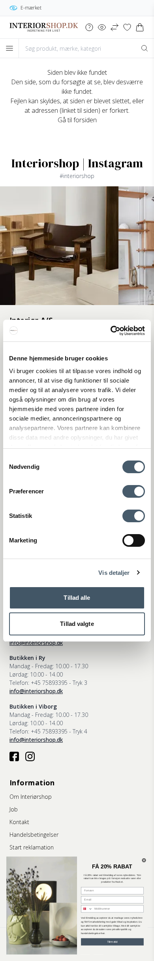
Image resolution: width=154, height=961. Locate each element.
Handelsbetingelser (33, 834)
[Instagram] (30, 756)
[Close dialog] (144, 860)
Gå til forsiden (77, 120)
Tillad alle (77, 597)
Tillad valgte (77, 623)
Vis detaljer (114, 572)
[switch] (133, 491)
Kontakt (19, 822)
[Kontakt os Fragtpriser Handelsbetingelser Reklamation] (89, 27)
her (102, 933)
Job (13, 809)
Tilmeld (112, 942)
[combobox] (86, 909)
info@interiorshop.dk (36, 642)
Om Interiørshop (30, 796)
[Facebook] (14, 756)
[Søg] (144, 48)
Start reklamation (31, 847)
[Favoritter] (127, 27)
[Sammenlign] (114, 27)
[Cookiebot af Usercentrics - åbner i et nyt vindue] (111, 331)
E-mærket (31, 7)
